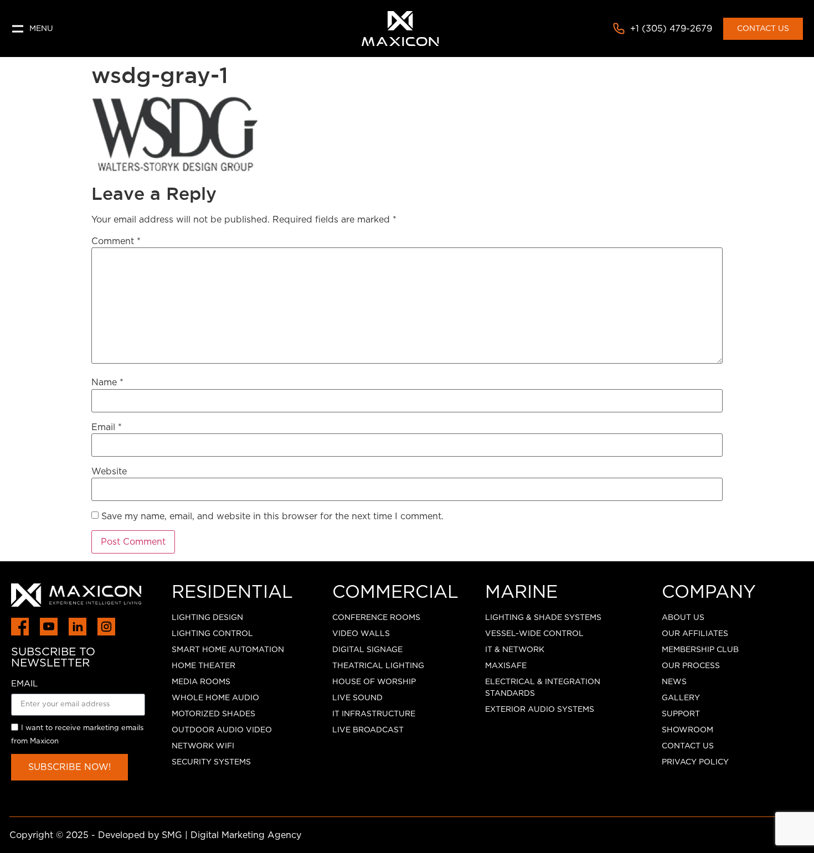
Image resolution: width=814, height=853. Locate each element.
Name (107, 382)
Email (106, 427)
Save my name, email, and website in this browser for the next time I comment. (272, 516)
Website (109, 471)
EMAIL (24, 684)
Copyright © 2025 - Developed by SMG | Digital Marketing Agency (155, 835)
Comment (116, 241)
